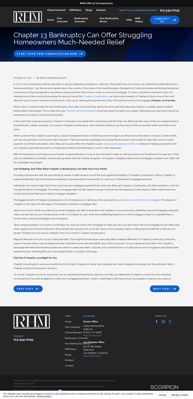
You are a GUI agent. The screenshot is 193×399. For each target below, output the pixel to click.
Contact (69, 365)
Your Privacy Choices (49, 390)
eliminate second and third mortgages (139, 200)
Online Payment (56, 10)
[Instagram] (163, 321)
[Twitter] (170, 321)
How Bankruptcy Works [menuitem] (109, 20)
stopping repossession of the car (120, 143)
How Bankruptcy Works (77, 343)
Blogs (89, 10)
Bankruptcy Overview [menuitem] (81, 20)
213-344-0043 (169, 10)
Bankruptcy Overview (76, 338)
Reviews (101, 10)
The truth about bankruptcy (81, 111)
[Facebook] (156, 321)
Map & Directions (92, 335)
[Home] (28, 17)
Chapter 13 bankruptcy (96, 96)
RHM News (76, 10)
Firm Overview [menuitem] (62, 20)
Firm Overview (72, 327)
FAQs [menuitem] (129, 20)
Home (68, 321)
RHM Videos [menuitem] (139, 20)
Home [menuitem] (50, 20)
